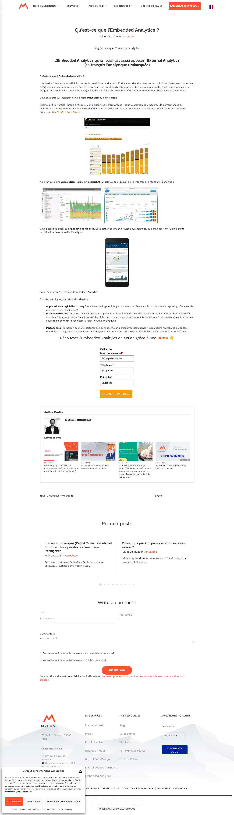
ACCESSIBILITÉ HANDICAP (172, 788)
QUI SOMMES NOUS (44, 6)
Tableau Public (128, 759)
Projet (89, 734)
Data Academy (94, 725)
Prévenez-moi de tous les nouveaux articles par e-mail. (75, 660)
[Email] (192, 496)
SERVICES (72, 6)
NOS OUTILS (96, 6)
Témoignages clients (132, 751)
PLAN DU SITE (111, 788)
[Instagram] (121, 802)
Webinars (74, 460)
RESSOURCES (122, 6)
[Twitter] (173, 496)
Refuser (33, 801)
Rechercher (106, 349)
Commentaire (47, 633)
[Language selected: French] (214, 409)
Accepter (14, 801)
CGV (125, 788)
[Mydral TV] (113, 802)
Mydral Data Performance (101, 767)
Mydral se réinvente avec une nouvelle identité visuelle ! (95, 466)
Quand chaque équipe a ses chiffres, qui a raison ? (154, 545)
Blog (122, 725)
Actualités (128, 36)
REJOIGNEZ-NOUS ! (143, 788)
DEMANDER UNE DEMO (183, 6)
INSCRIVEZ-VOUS (174, 750)
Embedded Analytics (98, 776)
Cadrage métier (95, 751)
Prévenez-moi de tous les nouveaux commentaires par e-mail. (79, 653)
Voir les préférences (63, 801)
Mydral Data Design (97, 759)
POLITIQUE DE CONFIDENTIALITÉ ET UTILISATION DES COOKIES (41, 809)
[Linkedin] (186, 496)
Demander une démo (116, 394)
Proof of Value (94, 742)
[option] (218, 7)
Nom (42, 612)
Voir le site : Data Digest (66, 112)
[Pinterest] (130, 802)
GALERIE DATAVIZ (151, 6)
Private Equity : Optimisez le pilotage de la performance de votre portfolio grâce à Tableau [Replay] (61, 468)
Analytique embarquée (60, 495)
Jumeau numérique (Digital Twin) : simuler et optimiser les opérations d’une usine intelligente (78, 547)
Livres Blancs (127, 734)
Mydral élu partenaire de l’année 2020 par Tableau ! (171, 466)
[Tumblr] (180, 496)
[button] (80, 770)
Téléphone (106, 365)
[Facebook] (167, 496)
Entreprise (106, 377)
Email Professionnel (111, 353)
